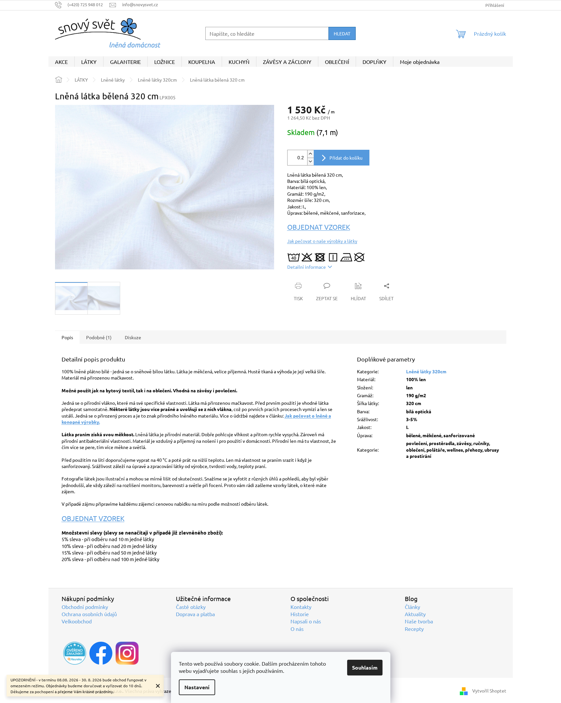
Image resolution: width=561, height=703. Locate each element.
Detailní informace (306, 267)
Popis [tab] (67, 337)
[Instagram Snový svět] (127, 653)
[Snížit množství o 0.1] (310, 161)
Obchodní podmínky (85, 606)
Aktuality (415, 614)
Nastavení (197, 687)
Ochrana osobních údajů (89, 614)
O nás (297, 628)
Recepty (414, 628)
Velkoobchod (77, 621)
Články (412, 606)
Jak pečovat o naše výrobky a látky (322, 241)
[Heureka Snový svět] (74, 653)
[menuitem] (61, 61)
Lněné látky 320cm (426, 371)
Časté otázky (191, 606)
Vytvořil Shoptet (489, 690)
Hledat (342, 33)
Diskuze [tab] (133, 337)
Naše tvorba (419, 621)
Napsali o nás (305, 621)
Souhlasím (365, 667)
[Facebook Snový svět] (100, 653)
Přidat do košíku (346, 158)
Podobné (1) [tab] (99, 337)
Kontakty (300, 606)
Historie (299, 614)
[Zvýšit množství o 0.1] (310, 154)
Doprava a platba (195, 614)
